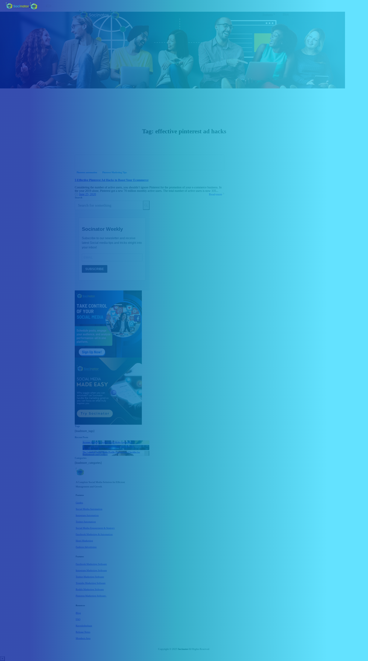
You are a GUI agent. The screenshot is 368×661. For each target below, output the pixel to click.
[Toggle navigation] (48, 6)
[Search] (146, 205)
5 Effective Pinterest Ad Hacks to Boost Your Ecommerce (112, 180)
